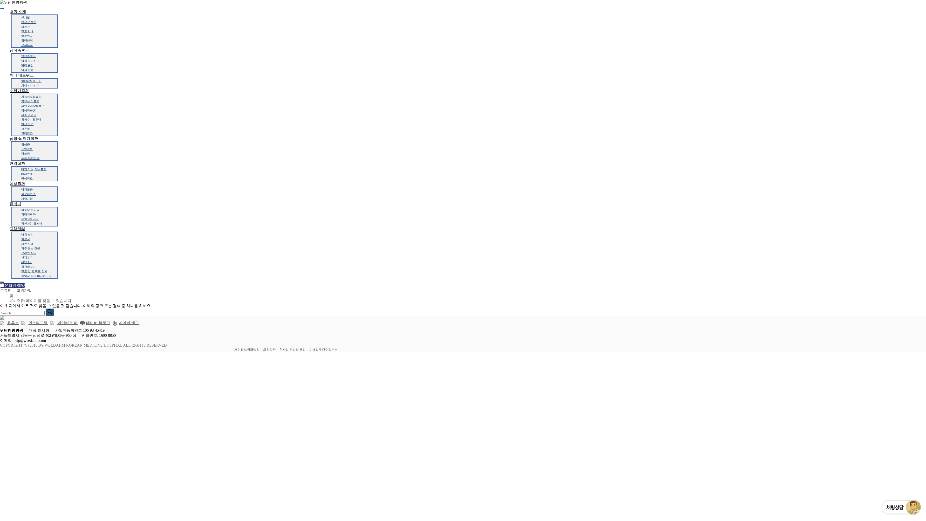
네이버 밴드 (129, 323)
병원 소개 (18, 12)
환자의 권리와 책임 (292, 349)
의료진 (25, 26)
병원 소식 (27, 234)
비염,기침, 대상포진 (34, 169)
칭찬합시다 (28, 266)
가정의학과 (28, 214)
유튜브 (13, 323)
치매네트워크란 (31, 81)
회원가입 (24, 290)
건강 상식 (27, 257)
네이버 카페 (67, 323)
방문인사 (27, 36)
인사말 (25, 17)
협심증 (25, 144)
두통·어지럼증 (30, 158)
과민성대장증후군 (32, 106)
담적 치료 (27, 70)
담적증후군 (19, 50)
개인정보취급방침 (246, 349)
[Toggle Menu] (2, 8)
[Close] (2, 282)
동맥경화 (27, 149)
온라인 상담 (28, 253)
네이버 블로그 (98, 323)
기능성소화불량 (31, 96)
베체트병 (27, 174)
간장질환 (27, 133)
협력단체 (27, 40)
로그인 (6, 290)
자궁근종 (27, 198)
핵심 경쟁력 (28, 22)
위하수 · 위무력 (31, 119)
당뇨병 (25, 153)
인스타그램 (38, 323)
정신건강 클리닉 (31, 223)
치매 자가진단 (30, 85)
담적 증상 (27, 65)
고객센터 (17, 229)
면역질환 (17, 163)
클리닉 (15, 204)
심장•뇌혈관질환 (24, 139)
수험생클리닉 (30, 219)
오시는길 (27, 45)
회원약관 (269, 349)
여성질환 (17, 184)
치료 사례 (27, 244)
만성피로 (27, 178)
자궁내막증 (28, 194)
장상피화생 (28, 110)
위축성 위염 (28, 115)
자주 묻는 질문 (30, 248)
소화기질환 (19, 91)
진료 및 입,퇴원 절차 (34, 271)
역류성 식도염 (30, 101)
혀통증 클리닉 (30, 210)
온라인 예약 (14, 285)
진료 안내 (27, 31)
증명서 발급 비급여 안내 (36, 276)
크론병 (25, 128)
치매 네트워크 (22, 75)
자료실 (25, 239)
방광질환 (27, 189)
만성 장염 (27, 124)
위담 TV (26, 262)
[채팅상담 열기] (900, 507)
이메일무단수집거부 (323, 349)
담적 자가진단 (30, 60)
